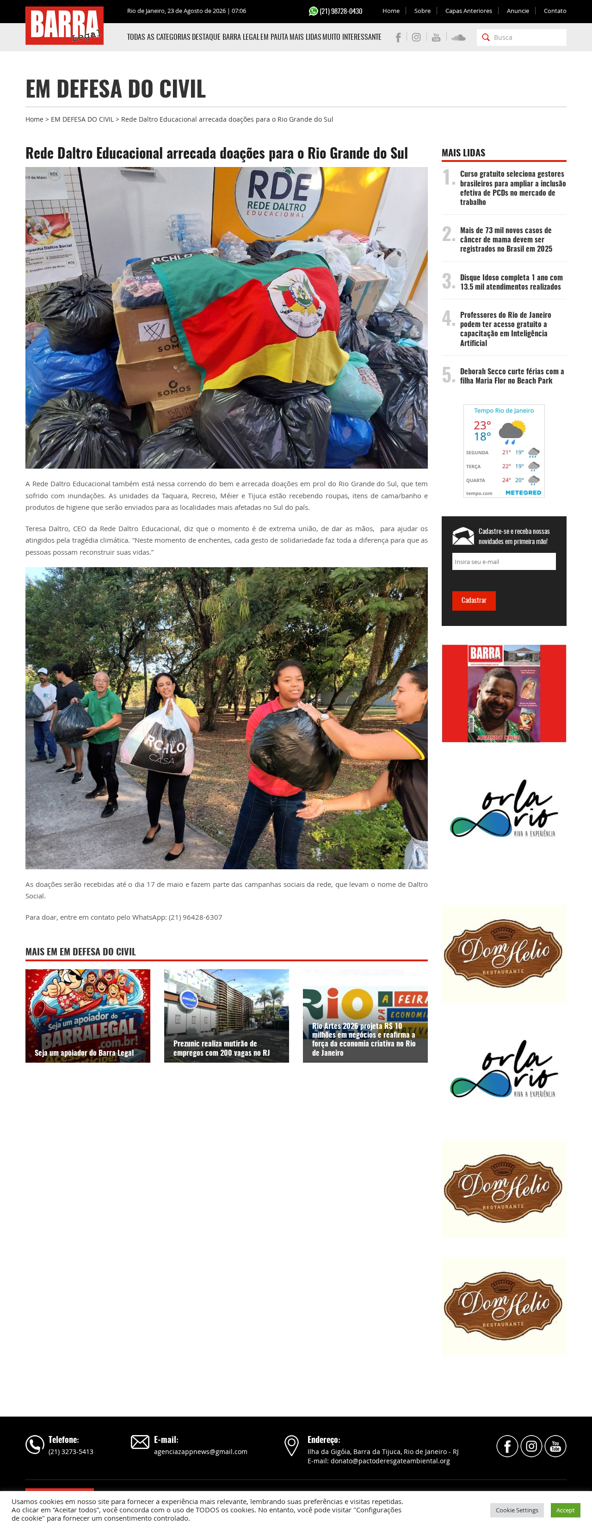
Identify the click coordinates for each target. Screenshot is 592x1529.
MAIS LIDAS (305, 37)
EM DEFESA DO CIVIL (82, 119)
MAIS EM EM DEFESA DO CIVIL (80, 952)
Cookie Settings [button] (517, 1510)
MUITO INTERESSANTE (352, 37)
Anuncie (518, 10)
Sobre (422, 10)
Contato (555, 10)
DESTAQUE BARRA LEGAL (225, 37)
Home (391, 10)
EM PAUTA (274, 37)
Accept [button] (565, 1510)
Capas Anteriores (468, 10)
